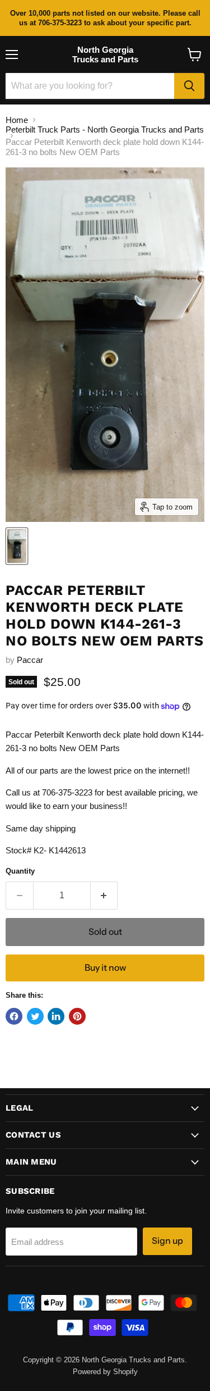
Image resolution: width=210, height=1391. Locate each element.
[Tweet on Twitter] (35, 1016)
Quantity (20, 871)
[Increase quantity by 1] (104, 895)
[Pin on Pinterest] (77, 1016)
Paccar (30, 660)
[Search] (189, 86)
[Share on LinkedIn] (56, 1016)
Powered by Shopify (105, 1371)
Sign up (167, 1240)
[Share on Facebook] (14, 1016)
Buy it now (105, 967)
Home (17, 120)
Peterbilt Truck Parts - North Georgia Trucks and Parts (105, 129)
